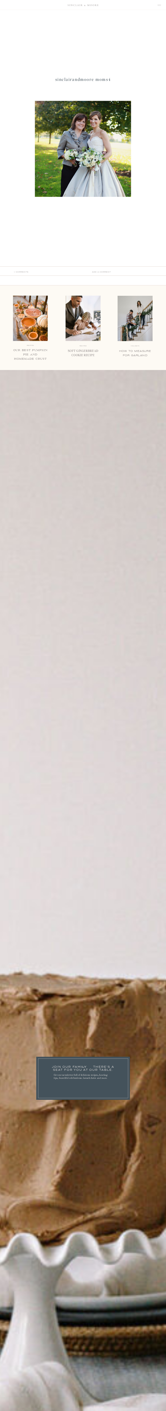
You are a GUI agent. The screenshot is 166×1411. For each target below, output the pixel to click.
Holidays (135, 346)
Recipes (83, 346)
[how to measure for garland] (135, 318)
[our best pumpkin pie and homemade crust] (30, 318)
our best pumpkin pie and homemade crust (30, 354)
